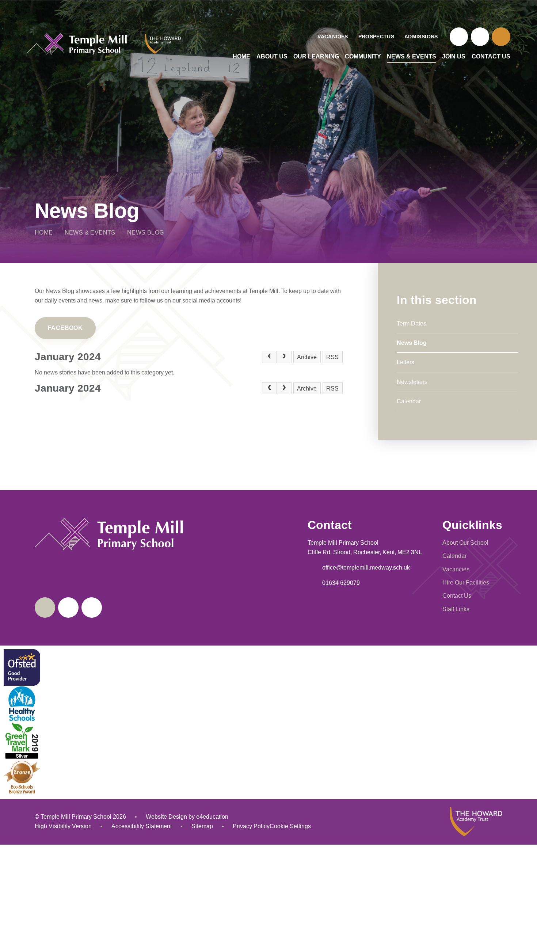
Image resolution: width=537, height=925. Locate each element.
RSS (332, 357)
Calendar (454, 556)
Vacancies (455, 569)
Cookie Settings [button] (290, 826)
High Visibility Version (63, 826)
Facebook (65, 328)
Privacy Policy (251, 826)
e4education (212, 817)
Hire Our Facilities (465, 582)
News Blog (145, 232)
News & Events (90, 232)
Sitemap (202, 826)
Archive (307, 357)
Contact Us (456, 596)
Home (44, 232)
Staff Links (455, 609)
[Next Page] (284, 357)
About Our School (465, 543)
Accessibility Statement (141, 826)
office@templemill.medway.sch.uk (366, 567)
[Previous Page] (269, 357)
